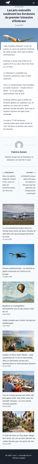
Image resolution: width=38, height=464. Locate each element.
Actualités (19, 7)
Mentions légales (19, 458)
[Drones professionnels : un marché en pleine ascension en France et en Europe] (19, 254)
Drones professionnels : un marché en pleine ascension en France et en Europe (19, 271)
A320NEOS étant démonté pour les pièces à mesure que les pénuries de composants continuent (28, 183)
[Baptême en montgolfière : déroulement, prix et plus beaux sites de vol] (19, 292)
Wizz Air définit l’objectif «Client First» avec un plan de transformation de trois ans (9, 182)
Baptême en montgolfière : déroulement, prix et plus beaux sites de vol (18, 309)
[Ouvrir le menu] (33, 3)
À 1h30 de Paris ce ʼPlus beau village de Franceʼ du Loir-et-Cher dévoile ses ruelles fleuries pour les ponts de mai (19, 438)
